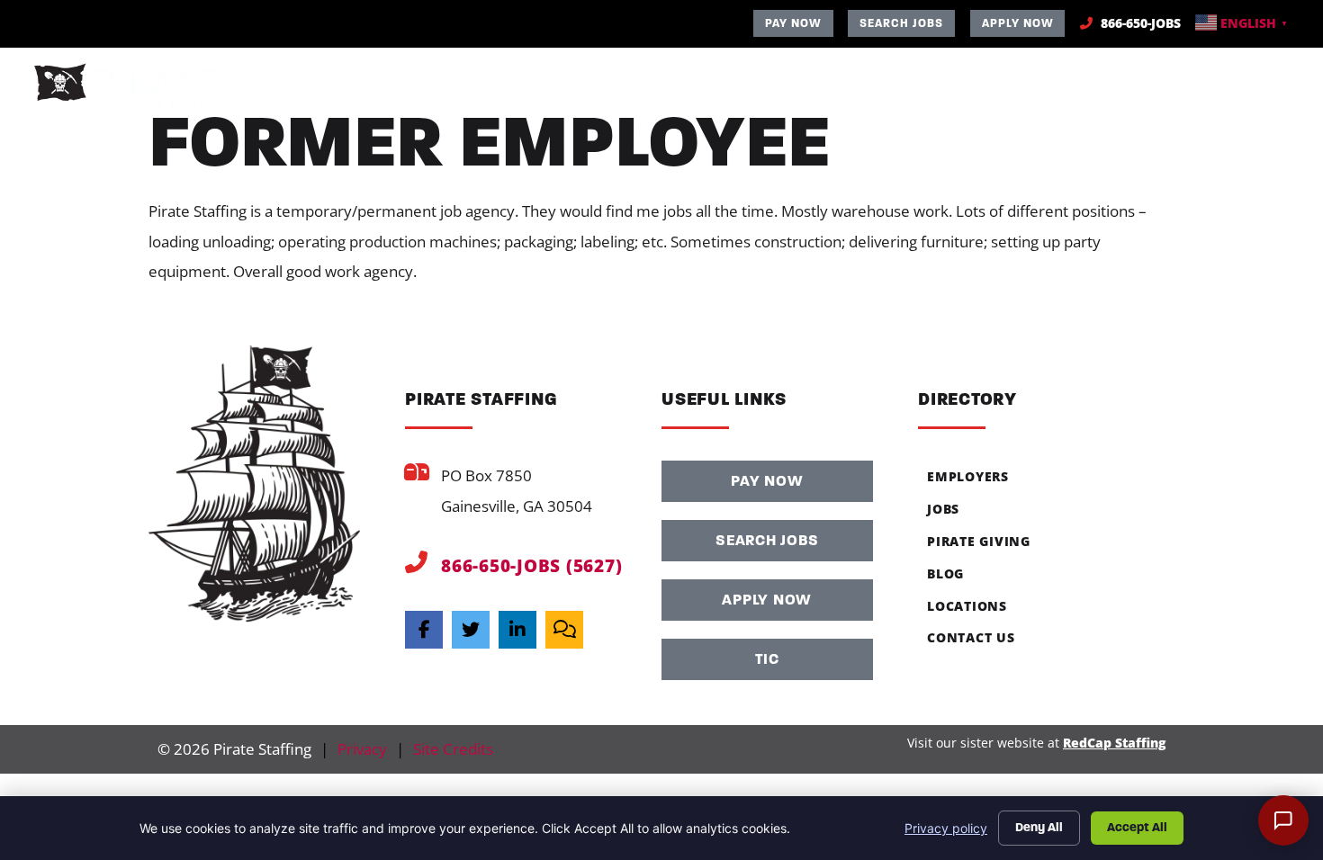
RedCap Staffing (1114, 742)
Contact (1256, 88)
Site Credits (453, 749)
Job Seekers (857, 88)
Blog (1069, 88)
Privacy (362, 749)
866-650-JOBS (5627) (531, 565)
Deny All (1039, 827)
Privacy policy (945, 828)
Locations (1157, 88)
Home (659, 88)
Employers (749, 88)
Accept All (1137, 827)
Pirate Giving (974, 88)
